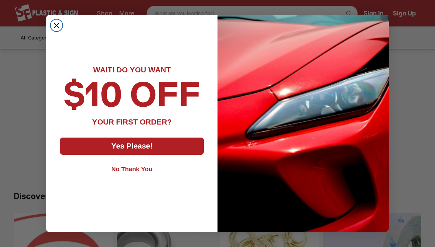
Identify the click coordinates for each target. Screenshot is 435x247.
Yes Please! (131, 146)
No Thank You (131, 169)
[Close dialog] (56, 25)
